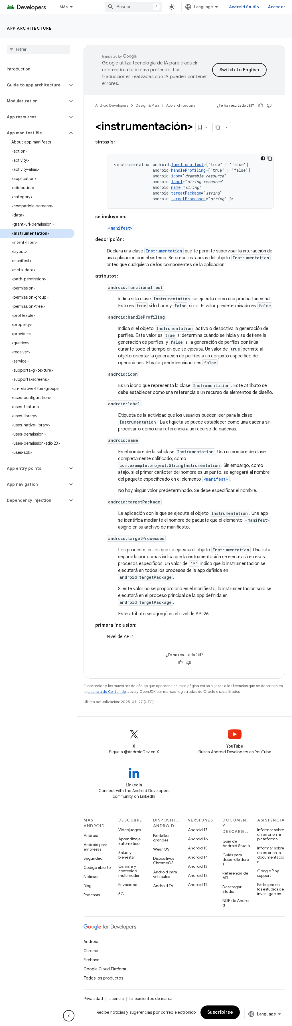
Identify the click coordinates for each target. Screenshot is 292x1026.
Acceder (276, 6)
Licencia (116, 998)
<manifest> (120, 228)
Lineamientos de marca (151, 998)
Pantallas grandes (161, 838)
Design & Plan (147, 105)
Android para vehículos (165, 874)
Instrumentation (164, 251)
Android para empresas (96, 847)
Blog (88, 885)
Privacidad (127, 884)
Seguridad (93, 858)
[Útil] (260, 105)
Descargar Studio (232, 889)
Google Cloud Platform (105, 969)
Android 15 (198, 848)
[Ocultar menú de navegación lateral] (68, 1015)
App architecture (29, 28)
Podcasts (92, 894)
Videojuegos (129, 829)
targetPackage (186, 193)
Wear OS (161, 849)
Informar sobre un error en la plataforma (270, 834)
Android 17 (198, 829)
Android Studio (244, 6)
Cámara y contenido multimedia (128, 871)
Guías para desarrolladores (235, 859)
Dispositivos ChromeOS (163, 860)
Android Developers (111, 105)
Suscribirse (220, 1012)
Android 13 (197, 866)
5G (121, 893)
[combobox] (133, 7)
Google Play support (268, 873)
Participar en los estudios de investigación (270, 889)
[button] (34, 85)
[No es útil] (269, 105)
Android (91, 835)
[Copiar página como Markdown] (218, 127)
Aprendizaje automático (129, 841)
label (176, 181)
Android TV (163, 885)
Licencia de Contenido (107, 691)
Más (64, 6)
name (176, 187)
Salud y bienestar (126, 855)
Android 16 (198, 838)
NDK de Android (235, 903)
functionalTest (187, 164)
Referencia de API (235, 875)
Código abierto (97, 867)
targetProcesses (188, 198)
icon (175, 176)
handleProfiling (188, 170)
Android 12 (198, 875)
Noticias (91, 876)
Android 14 (198, 857)
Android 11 (197, 884)
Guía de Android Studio (236, 843)
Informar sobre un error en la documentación (270, 854)
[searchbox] (38, 49)
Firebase (91, 959)
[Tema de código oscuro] (262, 158)
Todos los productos (103, 978)
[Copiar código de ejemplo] (269, 158)
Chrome (91, 950)
